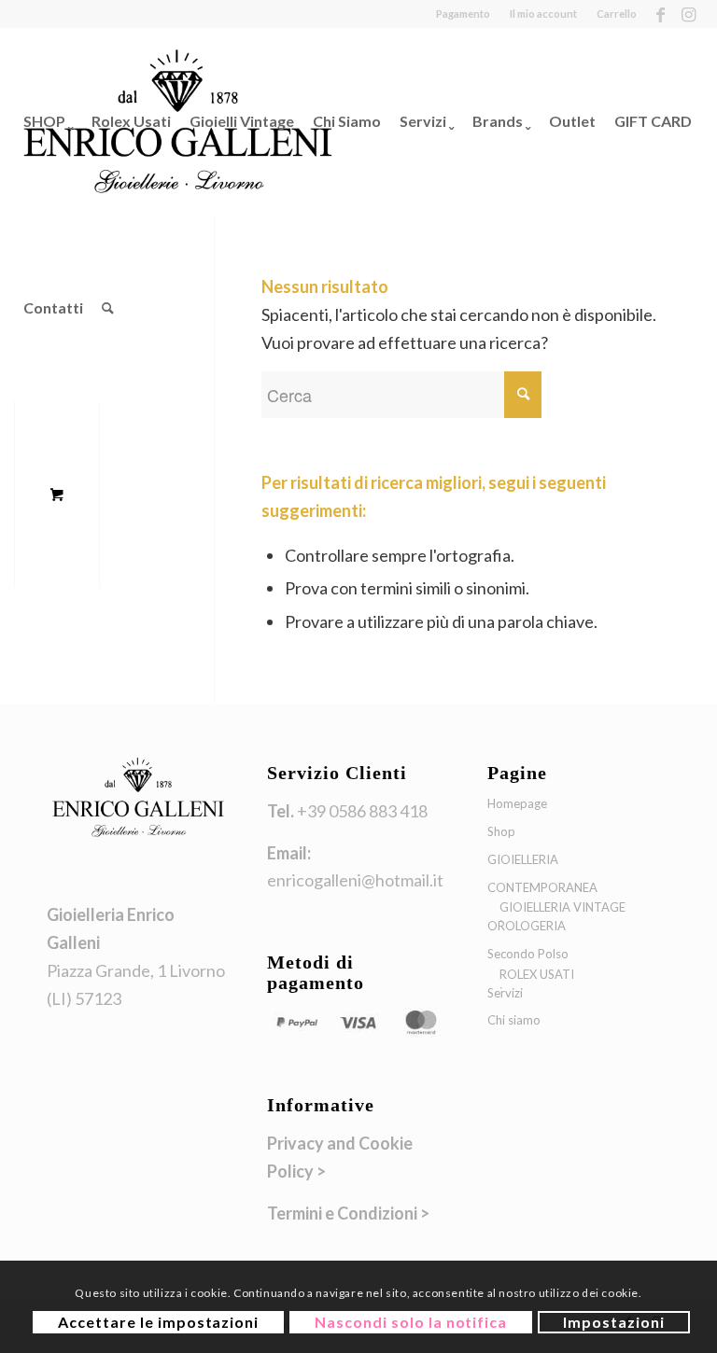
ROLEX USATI (536, 974)
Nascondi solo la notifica (411, 1322)
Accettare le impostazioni (158, 1322)
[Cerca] (107, 308)
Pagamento (463, 13)
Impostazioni (614, 1322)
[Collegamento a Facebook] (660, 14)
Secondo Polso (528, 953)
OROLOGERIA (526, 925)
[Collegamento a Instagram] (689, 14)
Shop (501, 831)
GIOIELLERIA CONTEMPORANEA (542, 873)
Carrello (617, 13)
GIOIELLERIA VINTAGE (562, 907)
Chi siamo (514, 1019)
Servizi (505, 992)
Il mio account (543, 13)
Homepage (517, 803)
